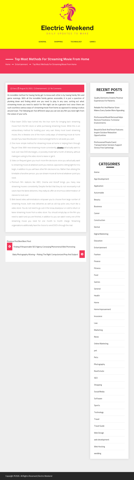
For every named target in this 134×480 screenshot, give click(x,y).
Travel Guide (99, 425)
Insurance (98, 316)
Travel (96, 419)
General (42, 41)
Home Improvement (102, 309)
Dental (97, 226)
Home (96, 302)
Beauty (97, 199)
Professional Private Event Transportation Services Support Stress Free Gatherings (108, 145)
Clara (14, 88)
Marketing (98, 329)
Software (98, 398)
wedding (97, 453)
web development (101, 439)
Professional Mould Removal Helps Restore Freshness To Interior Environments (108, 120)
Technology (76, 41)
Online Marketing (101, 343)
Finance (97, 261)
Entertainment (41, 88)
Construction (99, 220)
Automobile (99, 192)
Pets (96, 357)
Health (97, 295)
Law (95, 323)
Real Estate (99, 371)
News (96, 336)
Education (98, 240)
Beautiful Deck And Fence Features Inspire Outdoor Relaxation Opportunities (108, 132)
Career (97, 213)
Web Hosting (99, 446)
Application (98, 185)
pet (95, 350)
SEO (96, 377)
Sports (97, 405)
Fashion (97, 254)
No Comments (56, 88)
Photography (99, 364)
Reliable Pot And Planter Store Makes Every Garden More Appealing (109, 109)
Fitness (97, 268)
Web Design (99, 432)
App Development (101, 178)
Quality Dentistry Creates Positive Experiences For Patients (108, 99)
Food (96, 275)
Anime (96, 172)
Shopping (58, 41)
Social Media (99, 391)
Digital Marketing (101, 233)
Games (93, 41)
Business (98, 206)
